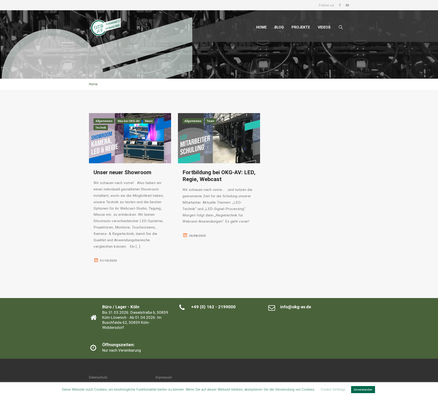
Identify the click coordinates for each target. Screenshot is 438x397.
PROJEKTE (301, 27)
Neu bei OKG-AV (129, 121)
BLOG (279, 27)
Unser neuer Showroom (122, 172)
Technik (100, 127)
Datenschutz (98, 377)
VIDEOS (324, 27)
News (149, 121)
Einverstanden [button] (363, 389)
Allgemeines (103, 121)
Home (93, 84)
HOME (261, 27)
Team (210, 121)
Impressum (164, 377)
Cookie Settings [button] (333, 389)
